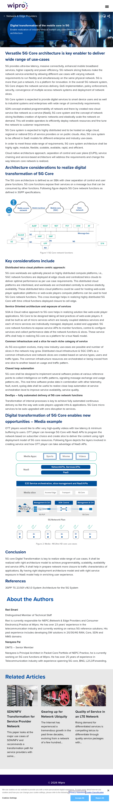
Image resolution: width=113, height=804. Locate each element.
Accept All (79, 798)
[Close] (108, 790)
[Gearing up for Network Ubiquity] (56, 695)
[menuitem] (108, 16)
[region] (56, 795)
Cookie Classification (95, 792)
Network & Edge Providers (21, 16)
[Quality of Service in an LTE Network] (90, 695)
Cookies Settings (9, 798)
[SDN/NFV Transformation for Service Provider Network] (22, 695)
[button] (103, 16)
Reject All (100, 798)
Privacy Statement (77, 792)
